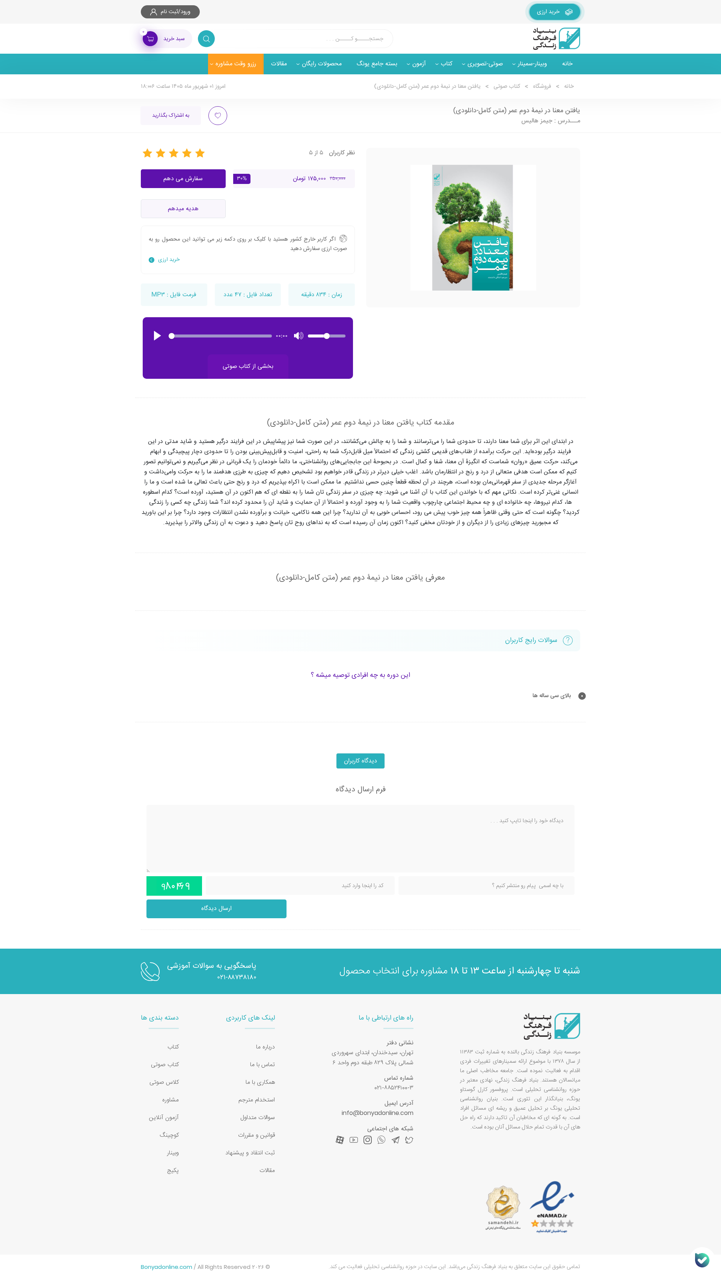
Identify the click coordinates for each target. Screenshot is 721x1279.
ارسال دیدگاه (216, 908)
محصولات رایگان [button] (322, 64)
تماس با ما (262, 1065)
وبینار (173, 1153)
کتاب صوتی (506, 86)
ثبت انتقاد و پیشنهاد (250, 1153)
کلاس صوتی (164, 1082)
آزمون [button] (419, 64)
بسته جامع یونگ (377, 64)
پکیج (173, 1171)
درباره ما (265, 1047)
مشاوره (170, 1100)
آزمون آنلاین (164, 1118)
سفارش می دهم (183, 179)
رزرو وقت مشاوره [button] (236, 64)
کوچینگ (169, 1135)
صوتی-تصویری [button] (485, 64)
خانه (567, 64)
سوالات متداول (257, 1118)
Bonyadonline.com (166, 1267)
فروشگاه (542, 86)
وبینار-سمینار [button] (532, 64)
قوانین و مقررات (256, 1135)
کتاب (173, 1047)
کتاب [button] (447, 64)
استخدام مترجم (256, 1100)
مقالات (279, 64)
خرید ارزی (168, 259)
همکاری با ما (260, 1082)
